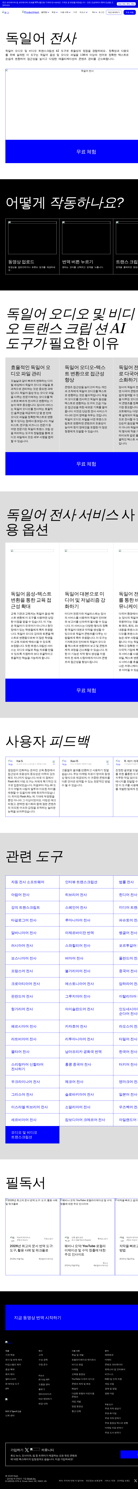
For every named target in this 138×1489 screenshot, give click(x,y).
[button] (45, 12)
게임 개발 (76, 1401)
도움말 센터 (44, 1384)
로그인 (101, 12)
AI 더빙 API (44, 1379)
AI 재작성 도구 (12, 1384)
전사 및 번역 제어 (13, 1359)
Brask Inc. (31, 1478)
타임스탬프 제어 (13, 1364)
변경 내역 (43, 1403)
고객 (41, 1355)
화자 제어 (10, 1374)
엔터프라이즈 (45, 1394)
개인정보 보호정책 (94, 1480)
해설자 (75, 1388)
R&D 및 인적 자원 (113, 1379)
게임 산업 (109, 1384)
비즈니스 (109, 1374)
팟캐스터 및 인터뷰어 (115, 1369)
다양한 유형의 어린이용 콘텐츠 (83, 1395)
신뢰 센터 (10, 1415)
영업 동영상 (77, 1406)
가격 (75, 12)
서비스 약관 (110, 1480)
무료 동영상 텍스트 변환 (116, 1423)
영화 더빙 (109, 1393)
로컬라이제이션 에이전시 (84, 1359)
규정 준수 (43, 1364)
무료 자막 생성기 (113, 1408)
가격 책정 (10, 1355)
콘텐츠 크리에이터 (114, 1364)
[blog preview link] (33, 1236)
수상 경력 (43, 1359)
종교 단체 (76, 1411)
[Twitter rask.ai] (135, 1481)
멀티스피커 (10, 1379)
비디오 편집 (77, 1364)
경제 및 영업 (111, 1388)
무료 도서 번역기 (113, 1432)
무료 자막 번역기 (113, 1418)
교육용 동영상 (78, 1374)
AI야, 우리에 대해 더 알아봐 (71, 1480)
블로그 (42, 1389)
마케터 (108, 1359)
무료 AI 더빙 (111, 1413)
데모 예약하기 (45, 1399)
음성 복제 (10, 1369)
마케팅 (75, 1369)
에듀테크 (109, 1355)
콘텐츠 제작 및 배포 (81, 1384)
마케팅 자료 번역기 (114, 1428)
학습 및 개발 (78, 1355)
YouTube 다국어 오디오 (83, 1379)
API (7, 1388)
